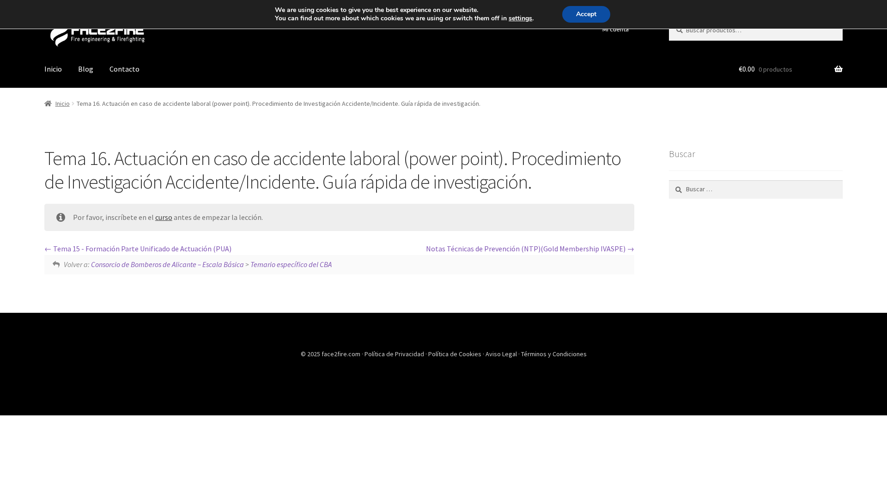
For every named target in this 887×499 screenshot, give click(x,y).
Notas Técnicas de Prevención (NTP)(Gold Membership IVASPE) (526, 248)
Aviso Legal (502, 354)
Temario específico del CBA (291, 264)
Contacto (124, 68)
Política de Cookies (455, 354)
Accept (586, 14)
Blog (85, 68)
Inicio (53, 68)
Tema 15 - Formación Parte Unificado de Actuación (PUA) (141, 248)
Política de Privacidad (395, 354)
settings (520, 18)
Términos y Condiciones (554, 354)
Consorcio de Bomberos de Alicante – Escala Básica (167, 264)
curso (163, 217)
